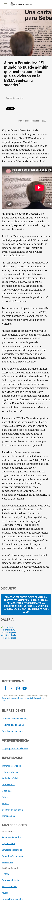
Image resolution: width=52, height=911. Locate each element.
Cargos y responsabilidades (15, 718)
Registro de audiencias (13, 724)
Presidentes (7, 862)
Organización (8, 843)
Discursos (6, 790)
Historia (5, 873)
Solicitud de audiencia (12, 731)
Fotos (4, 797)
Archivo (5, 803)
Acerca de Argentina (11, 837)
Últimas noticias (10, 772)
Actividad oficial (10, 778)
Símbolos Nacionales (12, 849)
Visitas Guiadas (9, 886)
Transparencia (8, 815)
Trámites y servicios (11, 765)
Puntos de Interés (10, 880)
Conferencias (8, 784)
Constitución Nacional (12, 856)
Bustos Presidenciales (12, 899)
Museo (5, 892)
